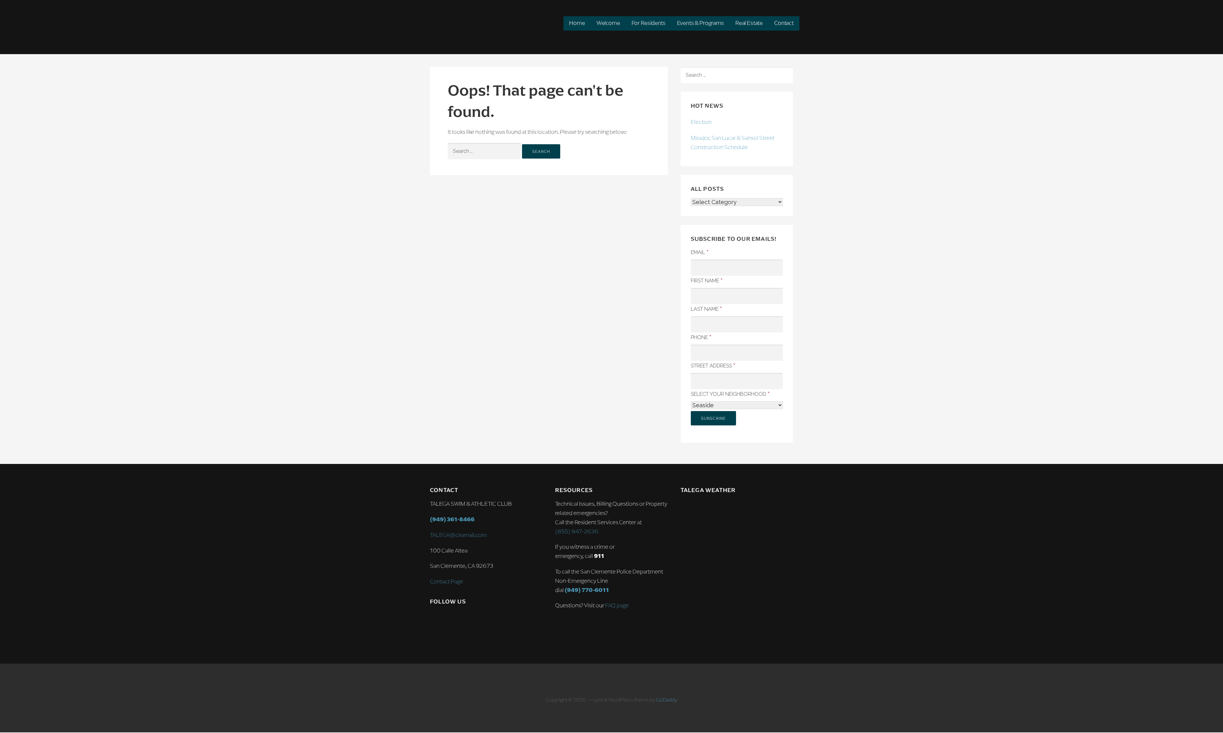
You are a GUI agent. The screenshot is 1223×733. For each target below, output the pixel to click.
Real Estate (749, 22)
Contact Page (446, 581)
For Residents (649, 22)
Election (701, 121)
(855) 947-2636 (576, 531)
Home (577, 22)
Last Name (706, 308)
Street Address (713, 365)
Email (700, 251)
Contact (784, 22)
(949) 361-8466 (452, 519)
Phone (701, 336)
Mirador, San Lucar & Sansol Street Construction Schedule (733, 142)
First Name (707, 280)
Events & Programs (700, 22)
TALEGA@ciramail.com (458, 534)
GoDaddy (666, 700)
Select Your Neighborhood (730, 393)
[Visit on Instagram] (434, 619)
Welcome (608, 22)
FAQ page (617, 605)
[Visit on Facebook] (447, 619)
